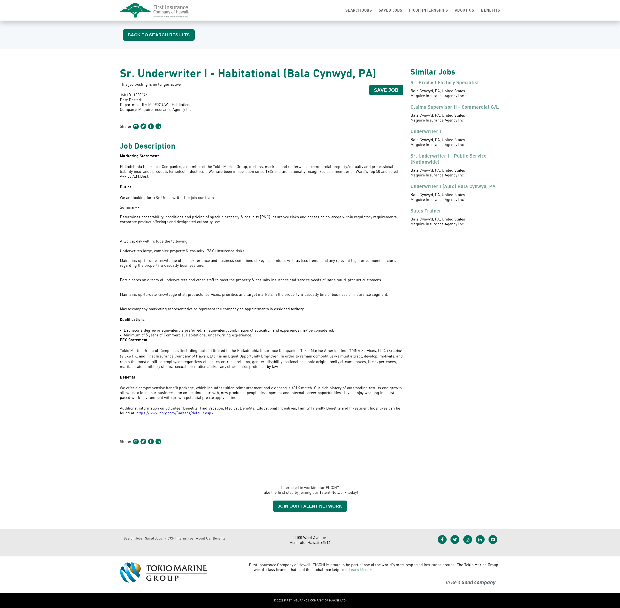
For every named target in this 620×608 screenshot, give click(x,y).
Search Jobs (358, 10)
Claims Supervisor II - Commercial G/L (455, 107)
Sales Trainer (426, 211)
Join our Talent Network (310, 506)
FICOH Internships (428, 10)
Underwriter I (426, 131)
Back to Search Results (159, 34)
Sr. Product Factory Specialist (445, 82)
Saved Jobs (390, 10)
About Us (464, 10)
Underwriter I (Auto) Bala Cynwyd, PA (453, 186)
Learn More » (360, 569)
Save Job (386, 90)
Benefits (490, 10)
